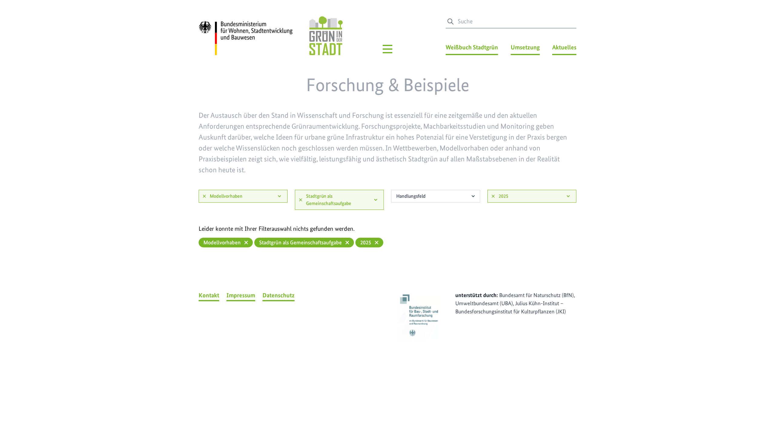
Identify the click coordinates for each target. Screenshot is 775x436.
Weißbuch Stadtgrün (472, 47)
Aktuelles (564, 47)
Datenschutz (278, 295)
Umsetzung (525, 47)
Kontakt (209, 295)
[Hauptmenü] (387, 49)
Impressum (240, 295)
